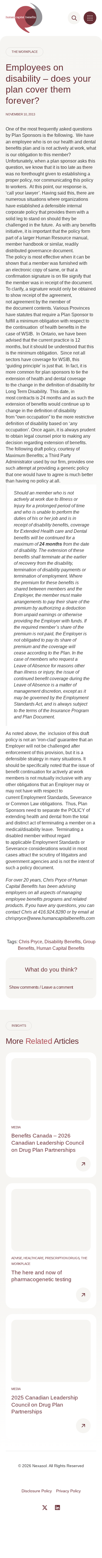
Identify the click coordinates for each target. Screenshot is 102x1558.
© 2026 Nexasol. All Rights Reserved (51, 1465)
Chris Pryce (30, 941)
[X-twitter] (44, 1507)
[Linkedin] (57, 1507)
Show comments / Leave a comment (41, 987)
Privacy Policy (68, 1491)
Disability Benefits (62, 941)
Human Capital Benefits (60, 948)
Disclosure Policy (37, 1491)
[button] (90, 18)
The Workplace (24, 51)
